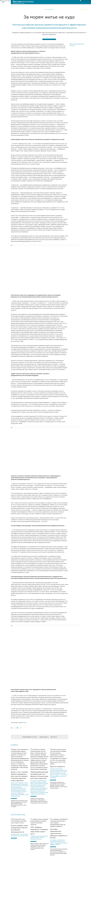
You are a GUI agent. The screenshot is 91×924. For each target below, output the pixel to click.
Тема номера (49, 9)
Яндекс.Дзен (43, 737)
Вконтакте (54, 737)
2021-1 (25, 722)
